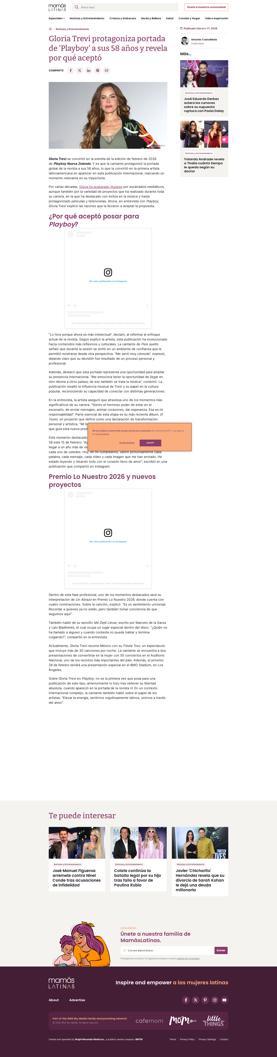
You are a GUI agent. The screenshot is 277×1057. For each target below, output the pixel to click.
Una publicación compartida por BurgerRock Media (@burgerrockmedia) (108, 323)
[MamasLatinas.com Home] (57, 7)
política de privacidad (188, 958)
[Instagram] (215, 1000)
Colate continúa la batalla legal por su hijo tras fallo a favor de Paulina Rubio (137, 878)
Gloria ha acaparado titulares (100, 187)
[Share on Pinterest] (97, 70)
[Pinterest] (205, 1000)
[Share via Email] (106, 70)
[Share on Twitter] (80, 70)
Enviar (221, 950)
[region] (140, 437)
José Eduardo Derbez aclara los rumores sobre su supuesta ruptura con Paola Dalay (204, 105)
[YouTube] (224, 1000)
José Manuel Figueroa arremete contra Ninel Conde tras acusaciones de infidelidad (77, 878)
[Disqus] (108, 749)
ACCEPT (150, 443)
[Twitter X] (195, 1000)
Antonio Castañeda (204, 39)
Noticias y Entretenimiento (72, 29)
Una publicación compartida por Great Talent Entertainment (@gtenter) (108, 583)
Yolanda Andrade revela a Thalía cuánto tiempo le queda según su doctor (204, 165)
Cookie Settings (127, 443)
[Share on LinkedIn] (88, 70)
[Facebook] (186, 1000)
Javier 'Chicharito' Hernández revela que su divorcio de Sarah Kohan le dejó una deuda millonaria (200, 880)
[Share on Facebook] (71, 70)
